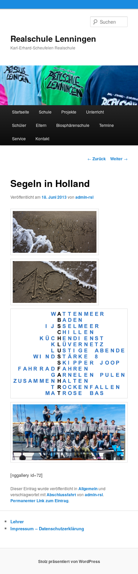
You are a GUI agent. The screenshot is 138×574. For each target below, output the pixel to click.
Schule (45, 112)
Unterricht (95, 112)
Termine (106, 125)
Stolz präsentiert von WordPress (69, 561)
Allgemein (87, 489)
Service (19, 138)
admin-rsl (84, 197)
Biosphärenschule (72, 125)
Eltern (41, 125)
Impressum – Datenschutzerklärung (47, 528)
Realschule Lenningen (53, 38)
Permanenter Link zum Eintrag (39, 501)
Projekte (68, 112)
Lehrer (17, 521)
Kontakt (42, 138)
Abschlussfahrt (61, 495)
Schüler (19, 125)
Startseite (20, 112)
